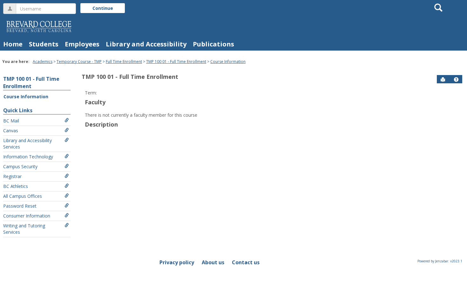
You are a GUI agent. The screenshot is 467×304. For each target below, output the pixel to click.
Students (43, 44)
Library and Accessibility (146, 44)
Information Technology (28, 157)
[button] (456, 79)
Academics (42, 61)
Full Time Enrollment (124, 61)
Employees (82, 44)
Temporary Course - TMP (79, 61)
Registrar (12, 176)
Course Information (228, 61)
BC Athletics (15, 186)
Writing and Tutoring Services (24, 229)
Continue (102, 8)
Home (13, 44)
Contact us (246, 262)
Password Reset (20, 206)
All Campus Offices (22, 196)
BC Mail (11, 121)
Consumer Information (26, 216)
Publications (213, 44)
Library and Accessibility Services (27, 143)
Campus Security (20, 166)
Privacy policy (176, 262)
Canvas (10, 131)
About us (213, 262)
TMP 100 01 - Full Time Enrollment (176, 61)
